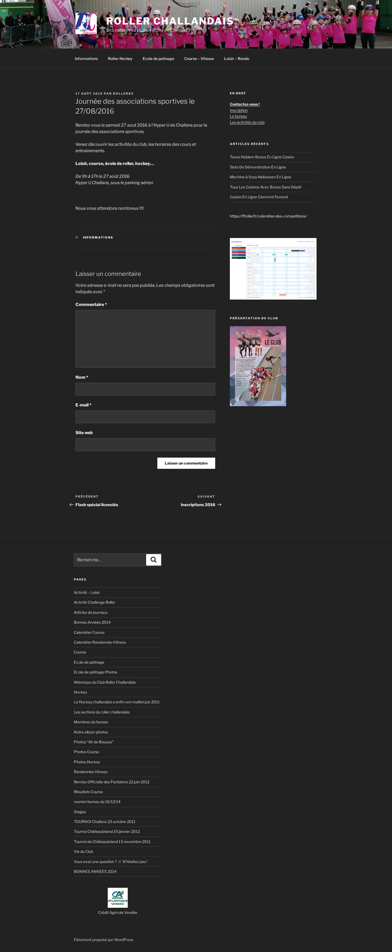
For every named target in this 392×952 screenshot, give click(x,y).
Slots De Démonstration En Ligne (258, 167)
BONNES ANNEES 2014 (95, 871)
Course (80, 652)
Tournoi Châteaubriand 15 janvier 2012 (107, 831)
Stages (80, 811)
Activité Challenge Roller (94, 602)
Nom (81, 377)
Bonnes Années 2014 (92, 622)
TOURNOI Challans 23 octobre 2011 (104, 821)
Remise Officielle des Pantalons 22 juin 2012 (111, 782)
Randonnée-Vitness (90, 771)
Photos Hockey (87, 762)
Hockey (80, 692)
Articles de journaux (91, 612)
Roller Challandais (170, 21)
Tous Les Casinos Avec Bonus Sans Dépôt (265, 187)
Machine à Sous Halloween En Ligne (260, 177)
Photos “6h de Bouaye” (94, 742)
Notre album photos (91, 732)
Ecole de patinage (158, 58)
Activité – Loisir (87, 592)
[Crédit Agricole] (118, 906)
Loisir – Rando (236, 58)
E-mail (83, 405)
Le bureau (238, 116)
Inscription (239, 110)
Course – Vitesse (199, 58)
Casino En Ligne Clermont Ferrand (259, 197)
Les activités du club (247, 122)
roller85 (123, 93)
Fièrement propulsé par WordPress (103, 939)
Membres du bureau (91, 722)
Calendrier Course (89, 632)
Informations (86, 58)
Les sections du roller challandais (102, 712)
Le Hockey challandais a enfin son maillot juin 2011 (117, 702)
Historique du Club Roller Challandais (105, 682)
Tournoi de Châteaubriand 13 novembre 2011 (112, 841)
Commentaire (91, 304)
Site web (84, 432)
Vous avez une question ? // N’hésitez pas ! (110, 861)
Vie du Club (83, 851)
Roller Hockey (120, 58)
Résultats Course (88, 791)
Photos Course (86, 751)
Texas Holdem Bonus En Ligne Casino (262, 157)
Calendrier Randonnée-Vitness (100, 642)
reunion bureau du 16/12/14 (97, 801)
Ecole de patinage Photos (95, 672)
